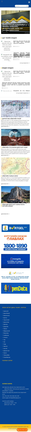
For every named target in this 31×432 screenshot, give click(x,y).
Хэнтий (5, 348)
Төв (4, 339)
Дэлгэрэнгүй (4, 126)
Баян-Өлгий (6, 313)
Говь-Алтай (6, 320)
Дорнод (5, 324)
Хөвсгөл (5, 346)
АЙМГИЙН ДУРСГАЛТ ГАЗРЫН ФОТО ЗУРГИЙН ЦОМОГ (13, 205)
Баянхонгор (6, 315)
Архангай (5, 311)
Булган (5, 317)
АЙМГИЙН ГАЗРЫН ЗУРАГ (10, 176)
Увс (4, 342)
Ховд (4, 344)
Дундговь (5, 326)
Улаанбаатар (6, 357)
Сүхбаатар (6, 335)
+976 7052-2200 (23, 430)
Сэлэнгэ (5, 337)
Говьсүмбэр (6, 355)
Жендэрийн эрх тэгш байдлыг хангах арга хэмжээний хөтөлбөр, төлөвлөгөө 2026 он (21, 55)
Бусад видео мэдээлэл (22, 93)
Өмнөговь (6, 333)
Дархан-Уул (6, 350)
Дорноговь (6, 322)
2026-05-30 (6, 32)
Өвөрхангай (6, 331)
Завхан (5, 328)
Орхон (5, 353)
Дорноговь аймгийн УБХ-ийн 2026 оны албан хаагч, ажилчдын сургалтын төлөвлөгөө (21, 42)
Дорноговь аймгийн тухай (11, 118)
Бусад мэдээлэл (24, 63)
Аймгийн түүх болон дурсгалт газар (14, 147)
